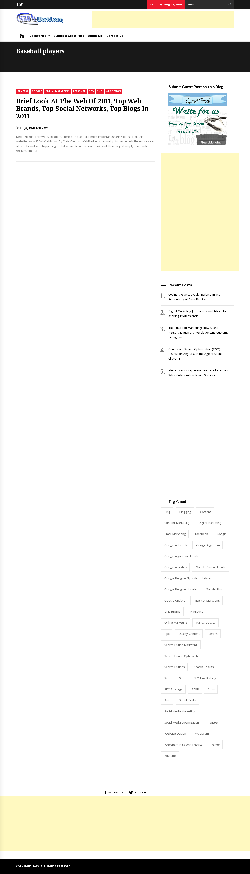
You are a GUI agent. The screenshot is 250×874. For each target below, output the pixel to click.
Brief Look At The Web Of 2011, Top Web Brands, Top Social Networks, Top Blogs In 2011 (82, 108)
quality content (189, 634)
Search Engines (174, 667)
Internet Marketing (207, 600)
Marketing (196, 611)
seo (181, 678)
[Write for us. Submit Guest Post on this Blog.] (197, 119)
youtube (170, 756)
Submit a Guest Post (69, 36)
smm (211, 689)
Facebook (201, 534)
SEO (91, 91)
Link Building (172, 611)
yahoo (215, 744)
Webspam (202, 733)
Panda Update (206, 622)
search (213, 634)
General (22, 91)
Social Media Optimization (181, 722)
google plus (214, 589)
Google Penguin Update (180, 589)
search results (204, 667)
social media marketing (179, 711)
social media (187, 700)
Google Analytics (175, 567)
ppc (167, 634)
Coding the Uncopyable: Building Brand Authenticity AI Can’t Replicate (194, 296)
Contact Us (114, 36)
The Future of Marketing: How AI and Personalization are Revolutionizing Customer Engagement (199, 332)
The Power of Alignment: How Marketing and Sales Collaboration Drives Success (198, 372)
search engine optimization (182, 656)
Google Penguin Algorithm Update (187, 578)
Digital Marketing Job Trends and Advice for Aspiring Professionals (197, 313)
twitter (213, 722)
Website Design (175, 733)
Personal (79, 91)
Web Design (113, 91)
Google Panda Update (211, 567)
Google (37, 91)
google (222, 534)
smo (167, 700)
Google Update (174, 600)
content (205, 512)
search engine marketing (181, 645)
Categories (38, 36)
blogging (185, 512)
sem (167, 678)
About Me (95, 36)
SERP (195, 689)
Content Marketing (176, 523)
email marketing (175, 534)
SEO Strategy (173, 689)
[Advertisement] (163, 19)
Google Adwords (175, 545)
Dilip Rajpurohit (40, 127)
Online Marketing (57, 91)
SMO (100, 91)
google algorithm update (181, 556)
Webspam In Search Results (183, 744)
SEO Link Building (205, 678)
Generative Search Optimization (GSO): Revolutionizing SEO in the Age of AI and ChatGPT (195, 353)
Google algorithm (208, 545)
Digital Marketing (210, 523)
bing (167, 512)
